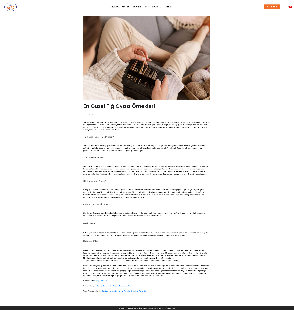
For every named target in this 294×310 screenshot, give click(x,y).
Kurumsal (137, 7)
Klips (173, 308)
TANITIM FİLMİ (272, 7)
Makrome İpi (113, 291)
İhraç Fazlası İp (140, 291)
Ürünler (125, 7)
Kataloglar (157, 7)
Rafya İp (127, 291)
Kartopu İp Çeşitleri (101, 281)
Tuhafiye (105, 291)
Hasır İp (120, 291)
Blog (146, 7)
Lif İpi (132, 291)
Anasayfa (114, 7)
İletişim (169, 7)
